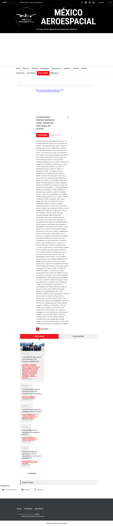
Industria (67, 68)
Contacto (28, 509)
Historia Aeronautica (28, 440)
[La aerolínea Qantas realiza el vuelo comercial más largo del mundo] (52, 101)
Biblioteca (54, 73)
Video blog (20, 73)
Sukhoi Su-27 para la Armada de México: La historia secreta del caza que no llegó (32, 2)
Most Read (39, 336)
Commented (78, 336)
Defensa (35, 68)
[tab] (39, 337)
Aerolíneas (45, 68)
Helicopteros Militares (29, 376)
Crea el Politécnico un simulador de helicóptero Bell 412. (31, 432)
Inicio (18, 68)
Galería (84, 68)
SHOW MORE (32, 473)
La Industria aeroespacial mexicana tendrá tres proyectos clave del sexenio (31, 391)
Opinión (76, 68)
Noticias (26, 68)
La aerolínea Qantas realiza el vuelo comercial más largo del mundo (45, 123)
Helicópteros (33, 373)
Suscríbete (31, 73)
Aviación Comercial (33, 367)
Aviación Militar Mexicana (30, 369)
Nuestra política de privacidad (56, 523)
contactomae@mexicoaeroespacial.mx (32, 516)
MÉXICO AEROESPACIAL (68, 17)
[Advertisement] (56, 49)
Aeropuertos (56, 68)
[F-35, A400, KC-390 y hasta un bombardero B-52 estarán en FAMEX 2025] (32, 346)
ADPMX (37, 514)
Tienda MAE (43, 73)
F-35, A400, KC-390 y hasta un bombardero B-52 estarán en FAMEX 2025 (31, 359)
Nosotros (39, 509)
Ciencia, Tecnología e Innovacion (30, 370)
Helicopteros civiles (28, 375)
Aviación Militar (42, 135)
